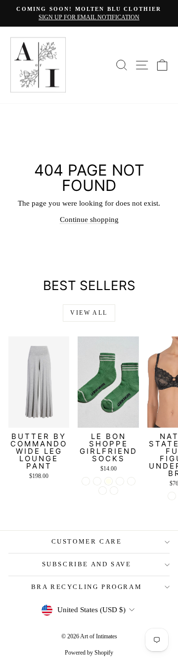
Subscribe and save (87, 564)
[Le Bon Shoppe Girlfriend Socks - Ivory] (108, 481)
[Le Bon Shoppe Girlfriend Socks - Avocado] (85, 481)
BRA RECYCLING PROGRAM (86, 586)
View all (88, 312)
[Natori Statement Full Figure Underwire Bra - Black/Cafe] (172, 496)
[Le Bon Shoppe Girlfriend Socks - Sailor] (120, 481)
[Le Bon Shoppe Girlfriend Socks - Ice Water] (97, 481)
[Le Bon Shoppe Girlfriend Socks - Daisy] (102, 490)
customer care (86, 541)
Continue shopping (89, 219)
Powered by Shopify (89, 652)
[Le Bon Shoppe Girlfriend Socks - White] (131, 481)
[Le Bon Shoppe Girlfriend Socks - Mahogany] (114, 490)
